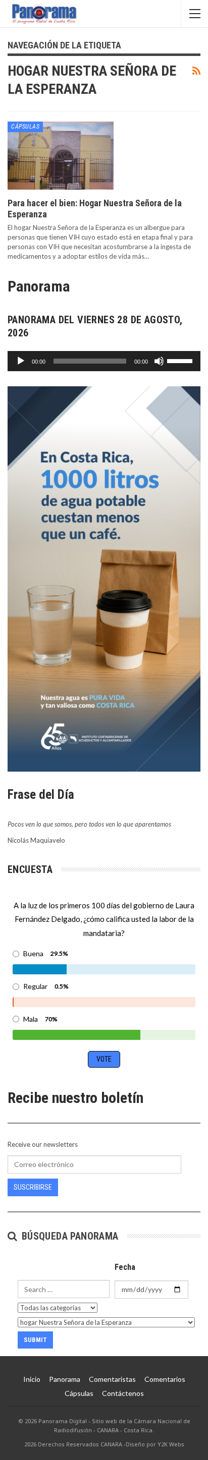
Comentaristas (112, 1379)
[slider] (181, 360)
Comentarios (164, 1379)
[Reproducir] (21, 361)
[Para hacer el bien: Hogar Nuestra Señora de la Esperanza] (61, 155)
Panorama (64, 1379)
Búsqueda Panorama (68, 1236)
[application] (104, 361)
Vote (104, 1059)
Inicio (31, 1379)
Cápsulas (25, 126)
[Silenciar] (159, 361)
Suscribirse (33, 1187)
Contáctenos (123, 1393)
